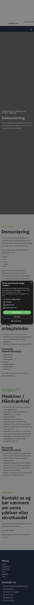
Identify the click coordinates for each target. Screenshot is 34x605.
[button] (17, 321)
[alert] (17, 302)
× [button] (31, 282)
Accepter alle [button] (17, 312)
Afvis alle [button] (17, 317)
